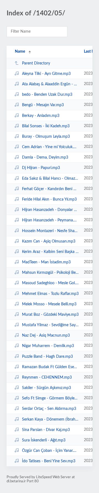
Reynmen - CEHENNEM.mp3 (47, 377)
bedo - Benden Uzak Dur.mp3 (47, 95)
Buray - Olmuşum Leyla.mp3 (46, 137)
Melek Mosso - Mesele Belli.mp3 (49, 304)
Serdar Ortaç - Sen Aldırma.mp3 (49, 409)
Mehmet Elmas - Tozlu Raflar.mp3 (50, 293)
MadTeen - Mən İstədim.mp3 (46, 262)
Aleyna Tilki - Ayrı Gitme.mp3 (46, 74)
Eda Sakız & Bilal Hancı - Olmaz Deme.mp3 (50, 179)
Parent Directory (36, 63)
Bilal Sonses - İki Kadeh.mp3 (46, 126)
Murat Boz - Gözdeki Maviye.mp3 (50, 315)
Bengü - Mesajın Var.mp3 (43, 105)
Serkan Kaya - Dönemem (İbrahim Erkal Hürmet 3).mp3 (50, 419)
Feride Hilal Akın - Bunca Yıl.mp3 (49, 199)
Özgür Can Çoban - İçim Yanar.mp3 (50, 451)
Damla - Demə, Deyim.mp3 (45, 157)
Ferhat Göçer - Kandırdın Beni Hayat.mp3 (50, 189)
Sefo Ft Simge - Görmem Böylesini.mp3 (50, 398)
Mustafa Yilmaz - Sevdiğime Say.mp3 (50, 325)
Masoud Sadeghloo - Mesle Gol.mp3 (50, 283)
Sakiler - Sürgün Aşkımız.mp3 (46, 388)
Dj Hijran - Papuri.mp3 (41, 168)
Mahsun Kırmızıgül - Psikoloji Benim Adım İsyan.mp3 (50, 273)
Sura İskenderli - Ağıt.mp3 (43, 440)
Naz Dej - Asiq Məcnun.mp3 (46, 335)
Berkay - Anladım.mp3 (40, 116)
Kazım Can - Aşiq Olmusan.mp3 (48, 241)
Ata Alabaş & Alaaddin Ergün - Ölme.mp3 (50, 84)
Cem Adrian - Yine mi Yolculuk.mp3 (50, 147)
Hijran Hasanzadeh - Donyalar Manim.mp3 (50, 210)
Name (20, 51)
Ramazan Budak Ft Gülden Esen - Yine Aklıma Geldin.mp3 (50, 367)
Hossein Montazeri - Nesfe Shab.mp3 (50, 231)
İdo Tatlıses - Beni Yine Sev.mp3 (48, 461)
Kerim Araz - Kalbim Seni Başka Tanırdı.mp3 (50, 252)
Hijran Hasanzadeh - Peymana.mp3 (50, 220)
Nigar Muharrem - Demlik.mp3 (48, 346)
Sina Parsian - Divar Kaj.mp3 (46, 430)
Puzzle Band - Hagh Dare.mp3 (47, 356)
